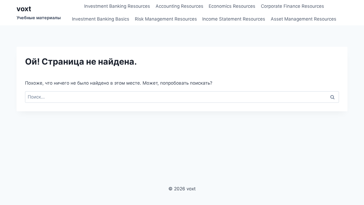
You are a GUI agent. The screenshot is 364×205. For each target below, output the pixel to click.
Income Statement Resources (233, 19)
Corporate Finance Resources (292, 6)
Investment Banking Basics (100, 19)
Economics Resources (232, 6)
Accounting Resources (179, 6)
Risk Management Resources (166, 19)
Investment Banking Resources (117, 6)
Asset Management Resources (303, 19)
